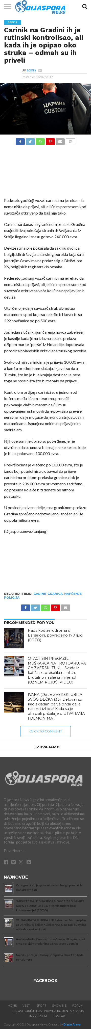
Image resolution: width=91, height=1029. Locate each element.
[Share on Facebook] (20, 140)
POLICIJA (11, 597)
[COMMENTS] (70, 140)
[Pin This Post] (50, 140)
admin (31, 70)
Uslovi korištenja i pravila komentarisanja (48, 1011)
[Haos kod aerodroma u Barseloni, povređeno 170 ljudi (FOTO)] (14, 638)
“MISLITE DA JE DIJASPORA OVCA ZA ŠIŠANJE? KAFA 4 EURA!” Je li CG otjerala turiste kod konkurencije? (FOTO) (50, 905)
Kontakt (60, 1016)
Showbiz (59, 1005)
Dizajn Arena (72, 1024)
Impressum (38, 1016)
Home (12, 1005)
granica (55, 594)
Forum (77, 1005)
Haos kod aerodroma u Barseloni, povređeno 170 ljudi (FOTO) (55, 635)
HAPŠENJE (73, 594)
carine (40, 594)
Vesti (26, 1005)
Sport (41, 1005)
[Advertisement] (45, 172)
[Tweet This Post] (30, 140)
